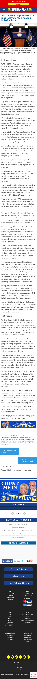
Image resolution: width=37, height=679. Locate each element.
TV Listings (10, 599)
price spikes (24, 442)
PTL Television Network (27, 620)
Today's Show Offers (18, 583)
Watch (10, 591)
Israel (9, 620)
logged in (13, 470)
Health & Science (9, 626)
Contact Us (28, 622)
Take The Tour (10, 639)
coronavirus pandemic (21, 437)
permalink (6, 444)
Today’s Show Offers (27, 593)
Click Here (18, 4)
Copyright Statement (18, 665)
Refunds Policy (27, 637)
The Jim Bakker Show (27, 614)
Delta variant (19, 439)
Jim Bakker (20, 9)
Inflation (11, 442)
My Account (18, 576)
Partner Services (27, 633)
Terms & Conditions (18, 662)
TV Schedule (10, 595)
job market (17, 442)
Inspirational (10, 622)
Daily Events (10, 637)
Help (27, 641)
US (10, 616)
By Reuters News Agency (23, 436)
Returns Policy (27, 635)
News (9, 612)
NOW (9, 614)
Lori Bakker (28, 618)
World (9, 618)
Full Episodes (10, 593)
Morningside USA (10, 633)
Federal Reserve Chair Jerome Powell (12, 441)
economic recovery (28, 439)
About (28, 612)
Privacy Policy (19, 667)
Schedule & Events (10, 597)
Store (27, 591)
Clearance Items (27, 595)
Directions (10, 635)
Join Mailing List (28, 639)
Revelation (10, 624)
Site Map (19, 669)
